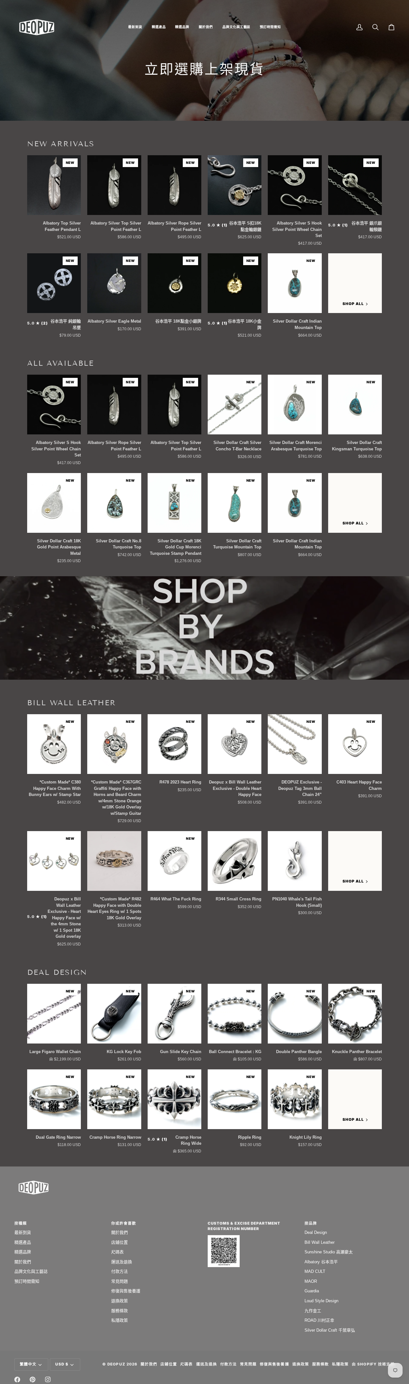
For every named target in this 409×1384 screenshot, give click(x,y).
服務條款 (119, 1310)
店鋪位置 (119, 1242)
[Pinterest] (32, 1379)
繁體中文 (28, 1364)
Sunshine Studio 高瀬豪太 (329, 1252)
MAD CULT (315, 1271)
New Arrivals (60, 143)
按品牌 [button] (311, 1223)
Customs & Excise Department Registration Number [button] (244, 1226)
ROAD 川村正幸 (319, 1320)
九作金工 (313, 1310)
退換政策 (119, 1300)
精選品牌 (22, 1252)
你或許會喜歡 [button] (123, 1223)
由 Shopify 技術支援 (373, 1364)
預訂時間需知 (26, 1281)
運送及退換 (121, 1261)
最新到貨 (22, 1232)
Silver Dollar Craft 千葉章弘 (330, 1330)
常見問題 (119, 1281)
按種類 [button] (20, 1223)
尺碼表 (117, 1252)
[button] (135, 27)
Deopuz (116, 1364)
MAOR (311, 1281)
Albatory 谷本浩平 (321, 1261)
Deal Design (57, 972)
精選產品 (22, 1242)
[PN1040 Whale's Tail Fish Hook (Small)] (294, 861)
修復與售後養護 (125, 1290)
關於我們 (22, 1261)
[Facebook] (17, 1379)
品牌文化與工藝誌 (31, 1271)
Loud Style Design (321, 1300)
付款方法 (119, 1271)
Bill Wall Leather (71, 702)
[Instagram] (48, 1379)
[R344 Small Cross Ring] (234, 861)
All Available (60, 363)
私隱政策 (119, 1320)
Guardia (312, 1290)
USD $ (61, 1364)
